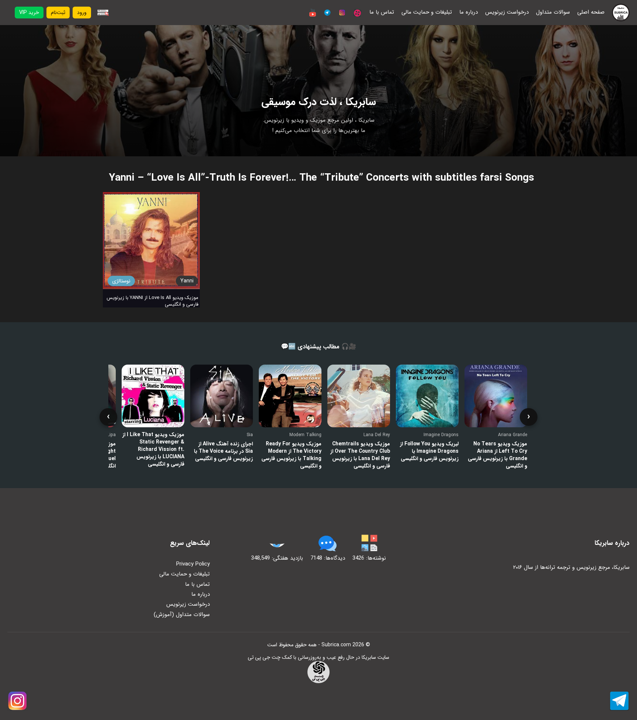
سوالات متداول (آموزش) (182, 614)
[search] (103, 12)
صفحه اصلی (591, 12)
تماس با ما (381, 12)
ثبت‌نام (58, 12)
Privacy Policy (193, 564)
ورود (82, 12)
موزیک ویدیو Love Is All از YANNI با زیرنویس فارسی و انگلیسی (152, 301)
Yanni (187, 281)
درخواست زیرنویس (507, 12)
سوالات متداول (553, 12)
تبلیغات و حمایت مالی (426, 12)
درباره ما (468, 12)
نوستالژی (121, 281)
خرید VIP (29, 12)
